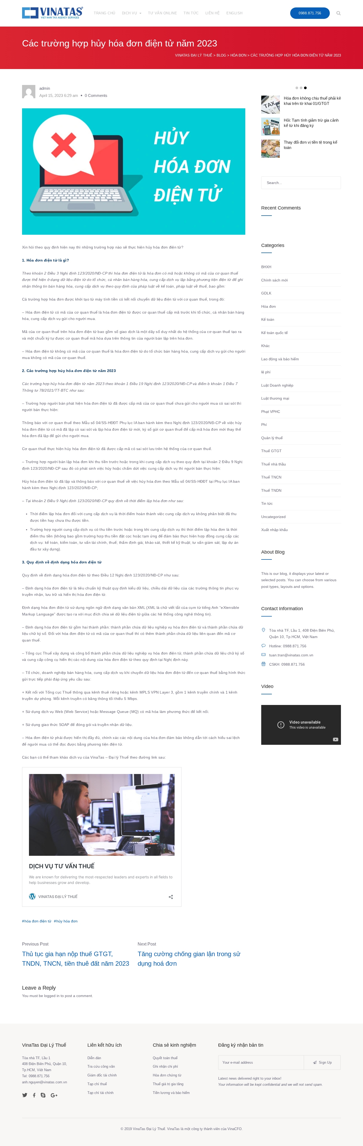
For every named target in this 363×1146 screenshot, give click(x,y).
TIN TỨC (191, 13)
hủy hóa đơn (67, 921)
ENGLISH (234, 13)
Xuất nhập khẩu (274, 530)
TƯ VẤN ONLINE (162, 13)
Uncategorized (273, 517)
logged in (52, 996)
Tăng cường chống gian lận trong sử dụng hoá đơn (189, 958)
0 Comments (96, 95)
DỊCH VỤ (129, 13)
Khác (265, 346)
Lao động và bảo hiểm (280, 359)
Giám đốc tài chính (102, 1075)
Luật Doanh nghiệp (277, 385)
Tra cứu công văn (101, 1066)
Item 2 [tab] (301, 88)
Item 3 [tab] (305, 88)
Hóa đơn (268, 306)
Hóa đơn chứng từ (167, 1075)
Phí (264, 424)
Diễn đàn (94, 1058)
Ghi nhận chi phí (165, 1066)
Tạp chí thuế (97, 1084)
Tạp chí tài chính (100, 1093)
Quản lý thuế (272, 438)
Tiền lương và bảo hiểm (171, 1093)
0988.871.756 (310, 13)
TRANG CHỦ (104, 13)
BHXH (266, 267)
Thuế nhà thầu (273, 464)
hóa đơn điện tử (37, 921)
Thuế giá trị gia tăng (168, 1084)
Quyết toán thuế (165, 1058)
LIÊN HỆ (212, 13)
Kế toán (267, 319)
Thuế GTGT (271, 451)
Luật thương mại (275, 398)
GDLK (266, 293)
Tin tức (267, 503)
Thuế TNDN (271, 490)
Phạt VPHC (270, 411)
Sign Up (325, 1062)
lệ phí (266, 372)
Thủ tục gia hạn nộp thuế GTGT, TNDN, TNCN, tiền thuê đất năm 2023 (75, 958)
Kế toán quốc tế (274, 333)
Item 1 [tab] (297, 88)
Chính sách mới (274, 280)
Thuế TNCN (271, 477)
